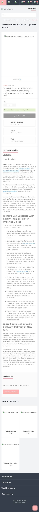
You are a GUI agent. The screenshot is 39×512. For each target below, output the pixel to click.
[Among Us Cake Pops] (29, 419)
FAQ (12, 139)
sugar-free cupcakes (10, 191)
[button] (16, 2)
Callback (33, 10)
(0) (20, 79)
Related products (9, 159)
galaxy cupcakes (24, 169)
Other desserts (8, 20)
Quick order (19, 115)
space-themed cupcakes (11, 171)
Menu (13, 130)
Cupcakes (17, 20)
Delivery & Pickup (17, 122)
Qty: (5, 102)
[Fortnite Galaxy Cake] (11, 419)
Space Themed (26, 20)
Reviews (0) (7, 155)
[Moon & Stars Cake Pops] (11, 451)
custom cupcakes (29, 243)
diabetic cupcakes (22, 271)
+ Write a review (11, 392)
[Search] (34, 15)
